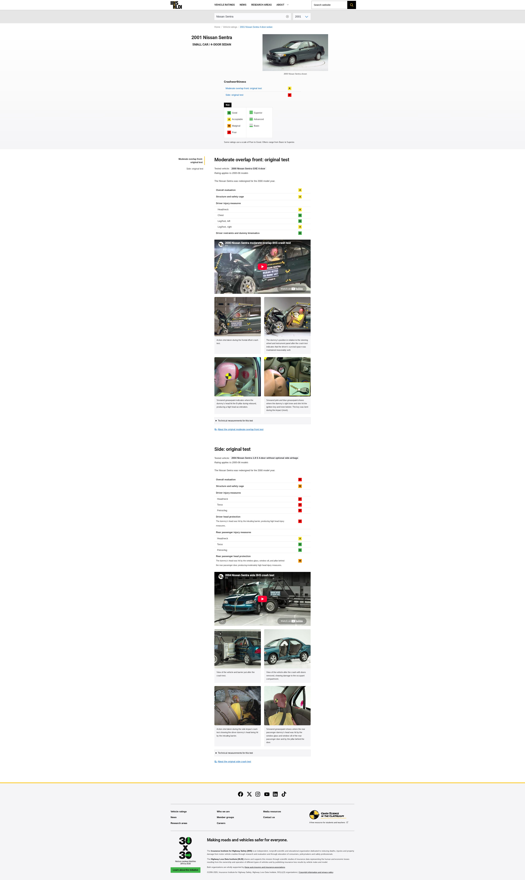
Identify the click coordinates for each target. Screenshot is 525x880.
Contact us (269, 817)
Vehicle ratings (224, 4)
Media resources (272, 811)
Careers (221, 823)
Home (217, 27)
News (243, 4)
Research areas (261, 4)
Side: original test (234, 95)
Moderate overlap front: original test (244, 88)
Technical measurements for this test (235, 420)
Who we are (223, 811)
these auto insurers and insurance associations (265, 867)
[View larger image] (237, 316)
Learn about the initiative (185, 870)
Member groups (225, 817)
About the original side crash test (234, 761)
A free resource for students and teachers (327, 822)
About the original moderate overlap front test (240, 429)
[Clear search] (287, 16)
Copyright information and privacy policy (316, 872)
